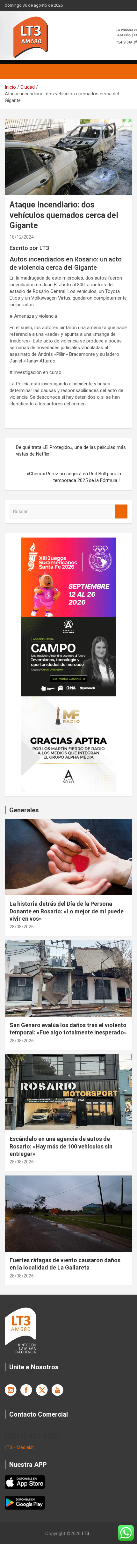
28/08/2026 (22, 926)
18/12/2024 (22, 237)
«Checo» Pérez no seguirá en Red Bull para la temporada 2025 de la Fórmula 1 (74, 477)
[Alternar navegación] (13, 71)
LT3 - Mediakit (19, 1447)
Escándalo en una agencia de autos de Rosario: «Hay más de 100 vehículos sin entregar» (61, 1146)
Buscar (121, 512)
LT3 (85, 1533)
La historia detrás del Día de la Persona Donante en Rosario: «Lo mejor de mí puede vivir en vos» (67, 911)
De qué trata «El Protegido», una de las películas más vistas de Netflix (71, 450)
